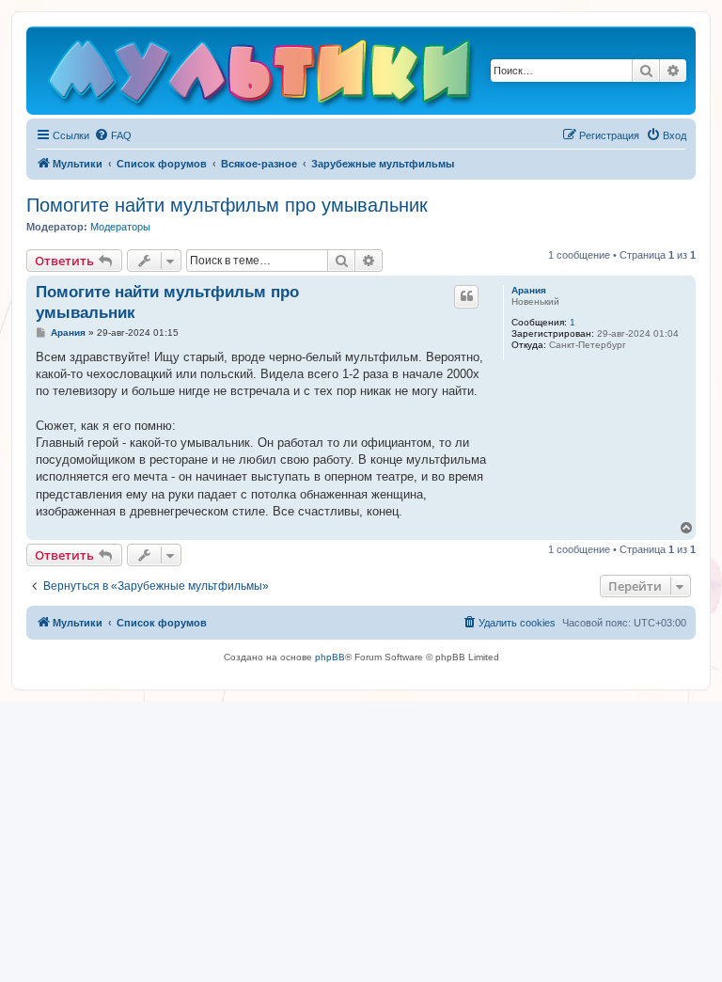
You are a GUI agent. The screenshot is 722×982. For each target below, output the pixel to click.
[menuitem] (113, 135)
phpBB (330, 657)
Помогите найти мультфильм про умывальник (227, 205)
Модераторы (120, 226)
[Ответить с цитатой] (466, 296)
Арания (528, 290)
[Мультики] (262, 75)
